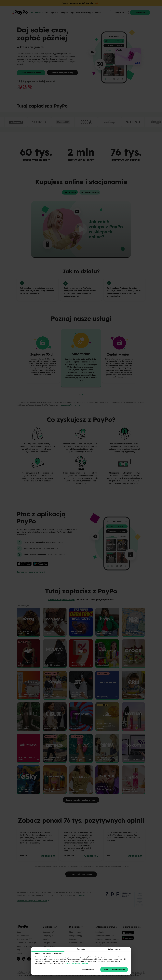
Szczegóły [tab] (81, 949)
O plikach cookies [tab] (114, 949)
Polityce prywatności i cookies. (76, 963)
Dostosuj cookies (87, 969)
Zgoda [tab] (48, 949)
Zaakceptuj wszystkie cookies (114, 969)
